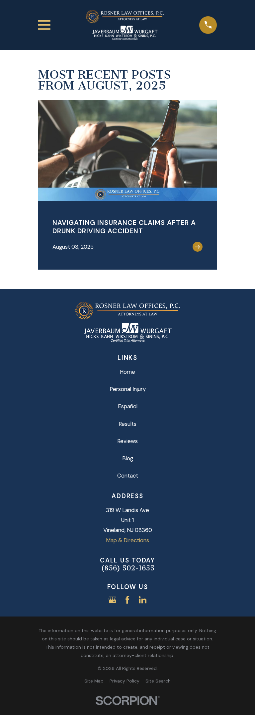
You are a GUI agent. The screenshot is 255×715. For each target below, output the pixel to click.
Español (127, 406)
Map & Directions (127, 540)
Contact (127, 475)
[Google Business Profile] (112, 600)
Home (127, 371)
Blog (127, 458)
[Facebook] (127, 600)
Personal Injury (128, 389)
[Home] (125, 25)
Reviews (127, 441)
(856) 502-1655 (127, 568)
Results (127, 423)
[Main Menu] (44, 25)
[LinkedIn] (142, 600)
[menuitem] (94, 681)
